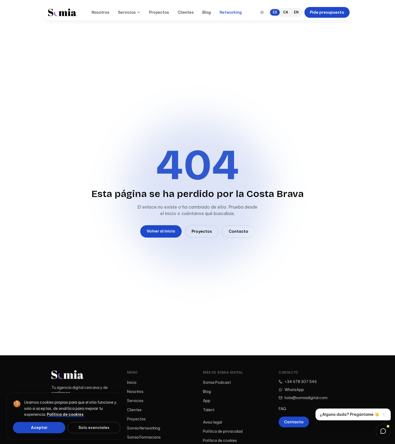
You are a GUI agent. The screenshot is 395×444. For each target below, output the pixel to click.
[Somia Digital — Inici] (62, 12)
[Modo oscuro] (262, 12)
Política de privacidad (223, 431)
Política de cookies (220, 440)
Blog (206, 12)
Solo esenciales (93, 427)
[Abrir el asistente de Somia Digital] (383, 431)
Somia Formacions (144, 437)
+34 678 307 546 (301, 381)
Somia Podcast (217, 382)
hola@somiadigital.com (306, 397)
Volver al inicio (161, 231)
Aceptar (39, 427)
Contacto (238, 231)
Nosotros (100, 12)
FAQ (282, 408)
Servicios (127, 12)
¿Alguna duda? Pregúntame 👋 (349, 414)
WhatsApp (294, 389)
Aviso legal (212, 422)
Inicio (132, 382)
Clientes (186, 12)
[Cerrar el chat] (383, 414)
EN (296, 12)
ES (275, 12)
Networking (231, 12)
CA (285, 12)
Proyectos (159, 12)
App (206, 400)
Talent (208, 409)
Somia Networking (143, 428)
